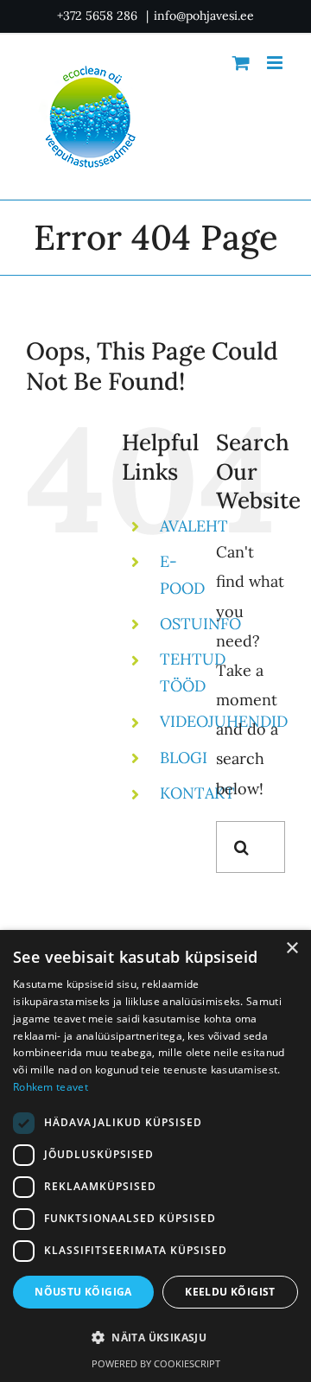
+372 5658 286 (99, 15)
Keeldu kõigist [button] (230, 1291)
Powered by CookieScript (156, 1363)
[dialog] (155, 1156)
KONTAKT (197, 793)
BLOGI (183, 757)
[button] (155, 1338)
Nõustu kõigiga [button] (83, 1291)
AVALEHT (194, 526)
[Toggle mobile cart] (241, 63)
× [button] (291, 948)
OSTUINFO (200, 624)
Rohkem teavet (50, 1086)
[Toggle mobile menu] (276, 63)
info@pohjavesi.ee (204, 15)
